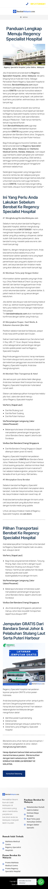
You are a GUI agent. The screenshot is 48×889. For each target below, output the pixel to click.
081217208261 (38, 3)
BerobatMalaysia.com (22, 84)
